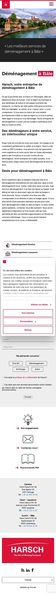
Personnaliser (26, 321)
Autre (37, 369)
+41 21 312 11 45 (30, 510)
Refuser (28, 330)
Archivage (20, 369)
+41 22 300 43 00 (30, 495)
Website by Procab (28, 587)
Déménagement (36, 363)
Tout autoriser (28, 313)
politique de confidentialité (26, 377)
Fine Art (15, 363)
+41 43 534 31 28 (30, 526)
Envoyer (28, 397)
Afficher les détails (39, 304)
